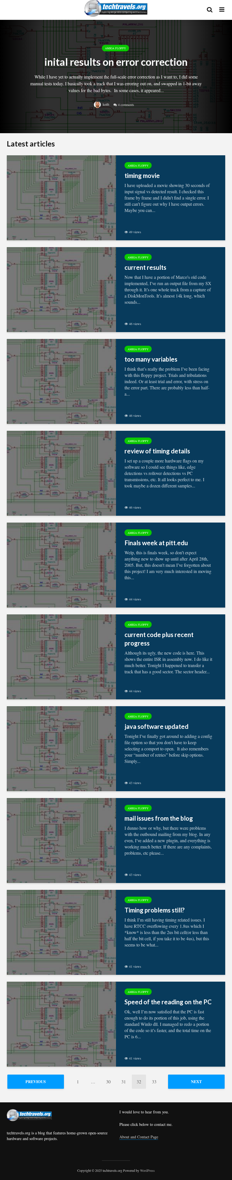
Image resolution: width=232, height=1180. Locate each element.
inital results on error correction (116, 62)
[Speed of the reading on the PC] (61, 1023)
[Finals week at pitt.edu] (61, 564)
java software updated (156, 726)
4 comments (126, 104)
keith (105, 104)
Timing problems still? (154, 910)
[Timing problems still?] (61, 932)
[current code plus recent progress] (61, 656)
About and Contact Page (138, 1136)
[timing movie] (61, 197)
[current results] (61, 289)
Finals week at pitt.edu (156, 543)
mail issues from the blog (158, 818)
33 (154, 1082)
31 (123, 1082)
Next (196, 1082)
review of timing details (157, 451)
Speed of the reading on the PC (168, 1002)
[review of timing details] (61, 473)
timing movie (142, 175)
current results (145, 267)
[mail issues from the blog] (61, 840)
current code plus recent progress (159, 639)
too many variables (150, 359)
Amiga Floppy (115, 48)
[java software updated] (61, 748)
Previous (35, 1082)
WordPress (147, 1170)
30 (108, 1082)
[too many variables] (61, 381)
